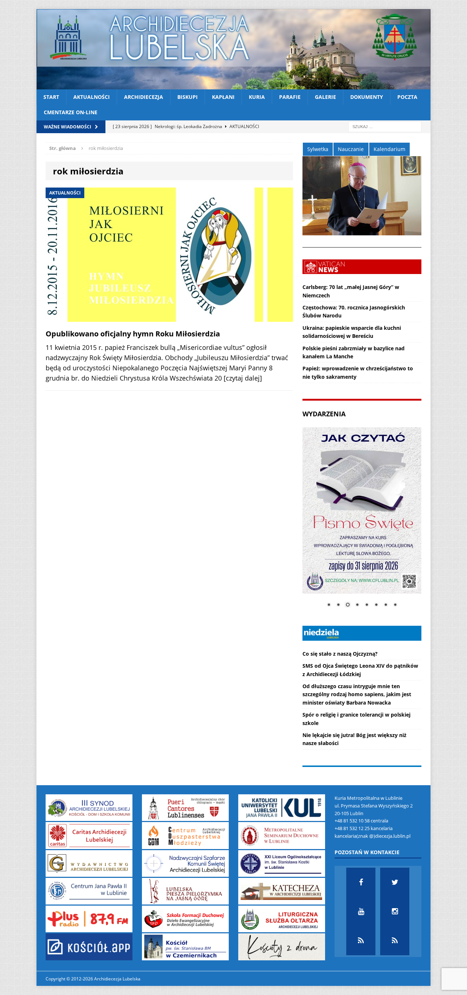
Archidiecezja (143, 96)
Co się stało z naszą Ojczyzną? (340, 653)
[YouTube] (360, 911)
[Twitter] (394, 882)
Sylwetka (317, 149)
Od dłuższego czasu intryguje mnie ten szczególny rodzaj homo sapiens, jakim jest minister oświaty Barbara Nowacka (356, 694)
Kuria (257, 96)
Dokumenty (366, 96)
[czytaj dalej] (243, 378)
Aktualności (91, 96)
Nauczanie (351, 149)
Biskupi (187, 96)
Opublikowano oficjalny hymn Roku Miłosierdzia (133, 334)
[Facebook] (360, 882)
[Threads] (394, 940)
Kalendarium (389, 149)
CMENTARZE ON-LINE (70, 112)
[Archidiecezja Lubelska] (233, 49)
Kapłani (223, 96)
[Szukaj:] (384, 126)
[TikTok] (360, 940)
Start (51, 96)
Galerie (325, 96)
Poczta (407, 96)
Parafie (290, 96)
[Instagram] (394, 911)
